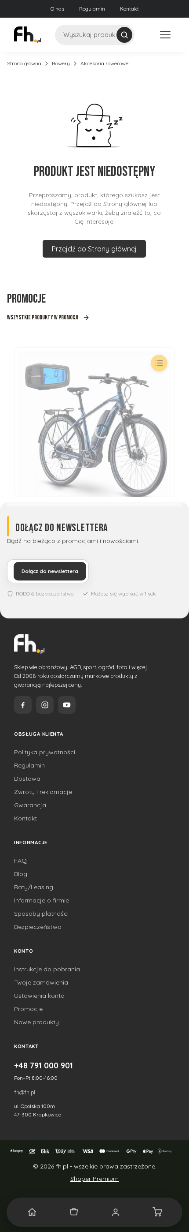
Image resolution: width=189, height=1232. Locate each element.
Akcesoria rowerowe (104, 63)
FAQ (20, 861)
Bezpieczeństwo (38, 927)
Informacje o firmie (41, 900)
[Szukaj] (124, 35)
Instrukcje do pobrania (47, 969)
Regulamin (92, 8)
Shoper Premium (94, 1179)
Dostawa (27, 779)
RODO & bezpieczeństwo (44, 593)
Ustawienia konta (39, 996)
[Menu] (165, 35)
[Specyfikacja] (159, 363)
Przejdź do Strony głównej (94, 248)
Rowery (61, 63)
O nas (57, 8)
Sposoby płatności (41, 913)
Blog (20, 874)
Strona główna (24, 63)
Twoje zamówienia (41, 982)
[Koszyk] (157, 1212)
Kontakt (129, 8)
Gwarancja (30, 805)
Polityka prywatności (44, 752)
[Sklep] (73, 1212)
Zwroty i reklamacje (43, 792)
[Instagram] (45, 705)
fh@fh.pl (24, 1092)
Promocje (28, 1009)
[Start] (32, 1212)
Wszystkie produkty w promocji (42, 317)
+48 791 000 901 (43, 1065)
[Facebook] (23, 705)
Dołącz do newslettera (50, 571)
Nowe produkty (36, 1022)
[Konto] (115, 1212)
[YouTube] (67, 705)
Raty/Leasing (33, 887)
